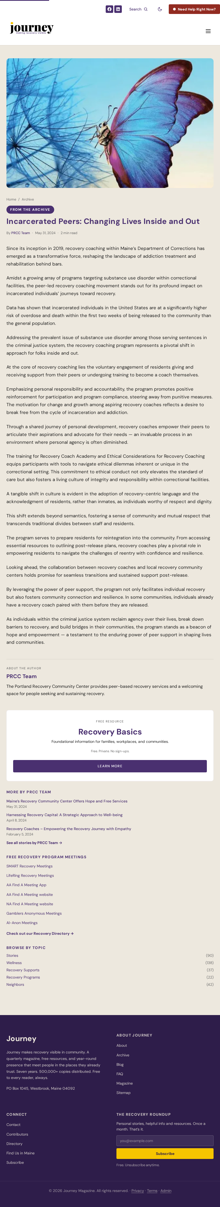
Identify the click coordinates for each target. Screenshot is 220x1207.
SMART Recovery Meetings (29, 866)
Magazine (124, 1083)
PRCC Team (20, 233)
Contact (13, 1124)
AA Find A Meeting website (29, 894)
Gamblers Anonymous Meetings (34, 913)
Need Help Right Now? (197, 9)
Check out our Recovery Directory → (40, 933)
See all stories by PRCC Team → (34, 842)
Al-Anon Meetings (22, 922)
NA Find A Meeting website (29, 903)
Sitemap (123, 1092)
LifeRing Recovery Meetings (30, 875)
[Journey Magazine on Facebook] (109, 9)
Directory (14, 1143)
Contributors (17, 1134)
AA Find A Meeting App (26, 884)
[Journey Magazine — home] (31, 31)
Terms (152, 1190)
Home (11, 199)
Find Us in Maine (20, 1153)
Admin (165, 1190)
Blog (120, 1064)
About (121, 1045)
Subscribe (15, 1162)
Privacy (137, 1190)
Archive (28, 199)
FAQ (119, 1073)
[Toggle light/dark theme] (159, 9)
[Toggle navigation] (208, 31)
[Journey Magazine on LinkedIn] (118, 9)
